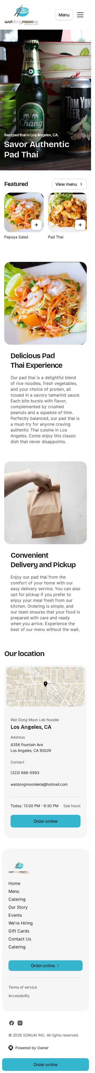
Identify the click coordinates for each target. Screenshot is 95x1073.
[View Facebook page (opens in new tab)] (11, 1023)
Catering (17, 899)
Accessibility (19, 995)
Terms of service (22, 987)
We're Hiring (20, 923)
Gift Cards (18, 931)
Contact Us (19, 939)
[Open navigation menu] (80, 15)
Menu (64, 14)
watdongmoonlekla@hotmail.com (39, 785)
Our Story (18, 907)
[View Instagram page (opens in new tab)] (20, 1023)
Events (15, 915)
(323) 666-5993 (25, 774)
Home (14, 883)
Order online (46, 821)
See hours (71, 805)
